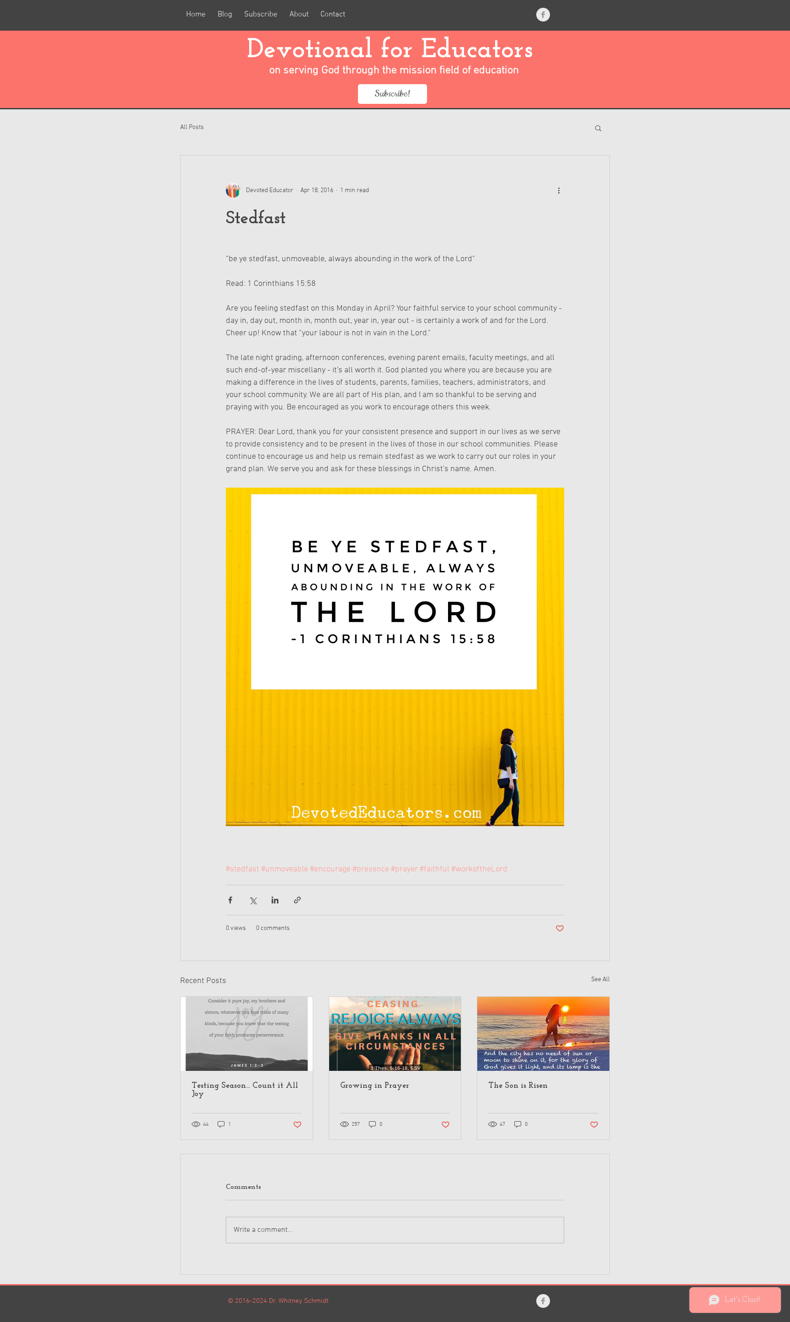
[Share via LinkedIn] (275, 900)
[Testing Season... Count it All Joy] (247, 1034)
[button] (598, 127)
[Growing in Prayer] (395, 1034)
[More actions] (558, 190)
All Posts (192, 127)
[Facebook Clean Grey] (543, 14)
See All (600, 979)
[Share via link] (297, 900)
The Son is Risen (518, 1086)
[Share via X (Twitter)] (252, 900)
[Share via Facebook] (230, 900)
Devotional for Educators (394, 50)
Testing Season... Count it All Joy (245, 1090)
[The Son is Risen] (543, 1034)
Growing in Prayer (374, 1086)
